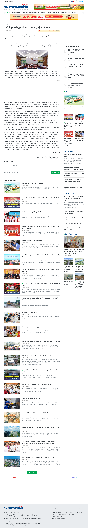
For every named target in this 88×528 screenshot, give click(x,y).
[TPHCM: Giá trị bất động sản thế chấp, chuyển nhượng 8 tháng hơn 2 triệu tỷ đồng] (74, 242)
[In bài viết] (57, 157)
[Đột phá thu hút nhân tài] (12, 317)
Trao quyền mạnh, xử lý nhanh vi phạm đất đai (36, 355)
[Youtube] (74, 1)
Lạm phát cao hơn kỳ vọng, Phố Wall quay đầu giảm (74, 228)
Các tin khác (10, 180)
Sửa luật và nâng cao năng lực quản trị (68, 283)
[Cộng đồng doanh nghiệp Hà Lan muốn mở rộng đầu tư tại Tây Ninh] (12, 273)
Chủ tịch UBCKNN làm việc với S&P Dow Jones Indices (73, 212)
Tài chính (25, 12)
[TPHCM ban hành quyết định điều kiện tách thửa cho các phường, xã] (79, 276)
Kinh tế (9, 12)
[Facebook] (72, 1)
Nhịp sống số (41, 12)
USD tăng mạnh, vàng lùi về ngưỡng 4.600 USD (74, 174)
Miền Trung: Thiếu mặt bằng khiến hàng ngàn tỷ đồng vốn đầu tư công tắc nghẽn (40, 299)
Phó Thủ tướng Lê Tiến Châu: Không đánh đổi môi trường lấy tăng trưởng (41, 256)
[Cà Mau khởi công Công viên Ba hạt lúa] (12, 216)
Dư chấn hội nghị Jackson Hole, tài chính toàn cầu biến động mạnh (73, 198)
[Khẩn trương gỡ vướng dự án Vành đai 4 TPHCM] (68, 261)
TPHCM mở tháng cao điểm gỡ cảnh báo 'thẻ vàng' (75, 84)
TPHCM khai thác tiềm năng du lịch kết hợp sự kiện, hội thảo (41, 341)
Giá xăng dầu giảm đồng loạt (31, 398)
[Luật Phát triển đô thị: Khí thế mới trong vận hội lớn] (12, 461)
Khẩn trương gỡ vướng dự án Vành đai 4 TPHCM (68, 269)
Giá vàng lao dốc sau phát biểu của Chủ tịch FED (73, 155)
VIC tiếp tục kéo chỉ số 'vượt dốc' (73, 223)
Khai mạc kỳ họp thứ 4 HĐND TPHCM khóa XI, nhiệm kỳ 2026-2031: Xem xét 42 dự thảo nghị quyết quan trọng (39, 442)
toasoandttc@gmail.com (60, 518)
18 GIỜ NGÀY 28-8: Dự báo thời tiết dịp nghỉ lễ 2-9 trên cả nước (41, 284)
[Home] (5, 13)
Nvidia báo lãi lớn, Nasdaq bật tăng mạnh (73, 218)
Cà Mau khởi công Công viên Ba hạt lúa (34, 212)
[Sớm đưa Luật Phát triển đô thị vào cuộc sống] (12, 388)
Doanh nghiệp (60, 12)
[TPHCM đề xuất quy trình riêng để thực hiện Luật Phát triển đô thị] (12, 431)
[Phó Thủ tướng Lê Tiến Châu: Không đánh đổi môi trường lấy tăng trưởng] (12, 259)
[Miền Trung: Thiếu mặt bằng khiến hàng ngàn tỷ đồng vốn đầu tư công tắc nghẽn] (12, 302)
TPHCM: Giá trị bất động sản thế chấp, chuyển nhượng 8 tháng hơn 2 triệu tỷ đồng (74, 251)
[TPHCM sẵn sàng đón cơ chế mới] (12, 245)
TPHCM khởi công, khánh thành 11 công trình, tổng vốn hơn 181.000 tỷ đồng (40, 227)
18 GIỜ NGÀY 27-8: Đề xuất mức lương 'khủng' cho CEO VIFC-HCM (40, 371)
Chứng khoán (33, 12)
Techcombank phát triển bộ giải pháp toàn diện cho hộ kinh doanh (73, 168)
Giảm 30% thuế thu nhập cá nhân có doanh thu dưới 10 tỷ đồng (76, 76)
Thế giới (74, 12)
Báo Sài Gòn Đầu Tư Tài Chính (16, 7)
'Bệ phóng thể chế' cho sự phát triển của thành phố (38, 327)
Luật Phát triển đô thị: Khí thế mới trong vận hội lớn (38, 457)
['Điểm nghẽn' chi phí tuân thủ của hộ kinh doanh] (12, 417)
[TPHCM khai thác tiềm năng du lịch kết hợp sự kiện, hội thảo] (12, 345)
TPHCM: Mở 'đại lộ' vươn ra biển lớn (33, 183)
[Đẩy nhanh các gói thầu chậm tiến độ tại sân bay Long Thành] (79, 261)
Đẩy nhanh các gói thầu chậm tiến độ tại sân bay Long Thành (79, 269)
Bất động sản (51, 12)
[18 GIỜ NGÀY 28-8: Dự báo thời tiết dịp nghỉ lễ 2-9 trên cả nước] (12, 288)
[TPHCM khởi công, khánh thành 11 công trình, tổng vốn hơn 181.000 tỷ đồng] (12, 230)
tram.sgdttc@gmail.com (79, 508)
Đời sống (67, 12)
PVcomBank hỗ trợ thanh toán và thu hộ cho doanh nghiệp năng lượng (73, 181)
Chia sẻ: (38, 157)
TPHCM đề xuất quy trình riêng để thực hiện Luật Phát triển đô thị (40, 428)
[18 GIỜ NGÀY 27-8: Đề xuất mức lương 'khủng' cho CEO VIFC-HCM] (12, 374)
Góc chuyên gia (16, 12)
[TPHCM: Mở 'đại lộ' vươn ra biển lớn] (12, 187)
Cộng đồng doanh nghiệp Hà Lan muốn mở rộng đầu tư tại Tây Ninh (40, 270)
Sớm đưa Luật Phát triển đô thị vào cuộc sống (36, 384)
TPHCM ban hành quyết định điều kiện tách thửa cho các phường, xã (79, 285)
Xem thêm (32, 472)
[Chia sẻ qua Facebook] (46, 157)
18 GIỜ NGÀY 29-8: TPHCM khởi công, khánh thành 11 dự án (40, 198)
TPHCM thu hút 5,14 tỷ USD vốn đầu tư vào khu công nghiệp (75, 66)
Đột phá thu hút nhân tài (29, 312)
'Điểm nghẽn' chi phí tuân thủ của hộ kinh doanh (37, 413)
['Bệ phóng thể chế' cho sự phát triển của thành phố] (12, 331)
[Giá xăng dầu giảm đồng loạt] (12, 403)
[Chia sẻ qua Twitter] (50, 157)
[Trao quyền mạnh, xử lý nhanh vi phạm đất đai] (12, 360)
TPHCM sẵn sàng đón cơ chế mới (32, 240)
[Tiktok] (76, 1)
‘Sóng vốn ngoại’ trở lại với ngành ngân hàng (73, 188)
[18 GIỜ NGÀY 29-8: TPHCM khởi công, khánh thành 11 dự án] (12, 202)
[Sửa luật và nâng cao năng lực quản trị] (68, 276)
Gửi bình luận (55, 172)
